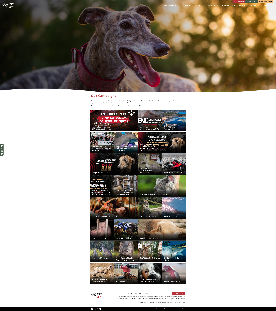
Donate (252, 1)
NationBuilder (173, 309)
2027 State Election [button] (261, 5)
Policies (217, 5)
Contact (241, 5)
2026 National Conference (169, 5)
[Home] (8, 5)
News (234, 5)
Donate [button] (197, 5)
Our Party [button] (207, 5)
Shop (249, 5)
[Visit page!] (2, 145)
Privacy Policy (182, 309)
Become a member (240, 1)
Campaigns (226, 5)
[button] (273, 5)
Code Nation (164, 309)
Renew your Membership (265, 1)
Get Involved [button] (187, 5)
